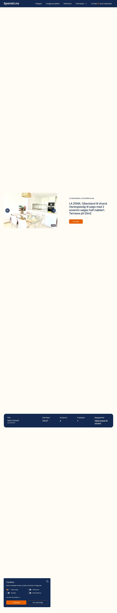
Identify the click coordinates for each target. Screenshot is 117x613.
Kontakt (94, 4)
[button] (7, 210)
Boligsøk (39, 4)
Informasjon (80, 4)
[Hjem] (11, 3)
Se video (76, 221)
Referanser (68, 4)
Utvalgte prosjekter (53, 4)
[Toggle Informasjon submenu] (86, 4)
